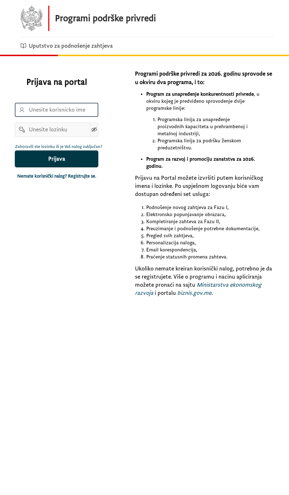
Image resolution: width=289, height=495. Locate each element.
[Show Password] (94, 130)
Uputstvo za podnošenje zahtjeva (71, 46)
